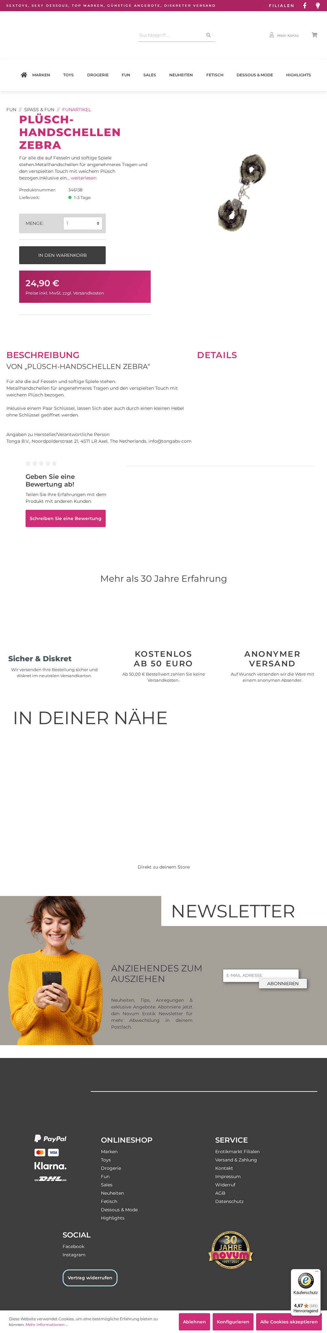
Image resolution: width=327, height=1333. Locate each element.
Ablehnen (194, 1322)
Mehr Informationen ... (47, 1324)
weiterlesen (83, 178)
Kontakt (224, 1168)
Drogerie (98, 75)
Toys (68, 75)
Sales (149, 75)
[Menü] (317, 1273)
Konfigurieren (233, 1322)
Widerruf (225, 1185)
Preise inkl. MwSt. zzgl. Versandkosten (65, 293)
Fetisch (215, 75)
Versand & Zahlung (236, 1160)
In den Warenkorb (62, 255)
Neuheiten (181, 75)
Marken (41, 75)
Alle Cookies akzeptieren (289, 1322)
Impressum (228, 1176)
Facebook (73, 1246)
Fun (126, 75)
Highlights (298, 75)
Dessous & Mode (255, 75)
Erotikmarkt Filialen (237, 1151)
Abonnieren (283, 983)
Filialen (282, 5)
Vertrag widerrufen (90, 1278)
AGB (220, 1193)
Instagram (74, 1255)
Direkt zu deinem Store (164, 867)
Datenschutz (229, 1201)
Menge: (34, 223)
